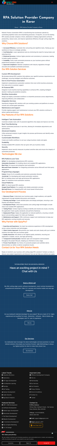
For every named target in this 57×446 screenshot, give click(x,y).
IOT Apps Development (9, 380)
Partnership (34, 380)
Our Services (29, 338)
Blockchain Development (10, 413)
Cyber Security (7, 395)
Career (33, 397)
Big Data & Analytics (9, 397)
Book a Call (29, 295)
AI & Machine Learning (9, 383)
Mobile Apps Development (10, 410)
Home (16, 27)
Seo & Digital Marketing (10, 424)
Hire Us (29, 311)
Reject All (28, 443)
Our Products (35, 386)
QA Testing (6, 389)
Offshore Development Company (40, 375)
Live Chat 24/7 (37, 425)
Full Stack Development (10, 416)
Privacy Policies (35, 389)
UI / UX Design (7, 427)
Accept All (46, 443)
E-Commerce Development (11, 422)
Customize (10, 443)
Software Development (9, 407)
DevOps (5, 386)
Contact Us (34, 395)
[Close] (54, 433)
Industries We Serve (8, 375)
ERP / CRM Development (10, 405)
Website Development (9, 419)
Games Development (9, 392)
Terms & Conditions (36, 392)
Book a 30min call (29, 283)
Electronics (6, 378)
